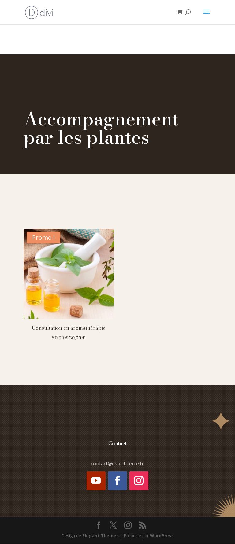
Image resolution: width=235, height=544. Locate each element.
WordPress (162, 535)
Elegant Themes (100, 535)
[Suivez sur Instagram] (138, 480)
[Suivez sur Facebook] (117, 480)
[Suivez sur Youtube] (96, 480)
